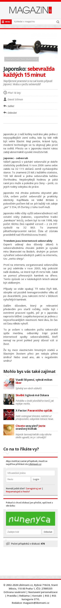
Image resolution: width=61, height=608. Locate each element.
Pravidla (12, 595)
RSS (47, 595)
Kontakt (37, 595)
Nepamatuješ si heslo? (18, 491)
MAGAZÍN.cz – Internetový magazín (30, 10)
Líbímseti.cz (34, 464)
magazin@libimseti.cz (36, 602)
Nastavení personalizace (42, 592)
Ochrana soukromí (15, 592)
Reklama (24, 595)
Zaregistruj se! (33, 488)
